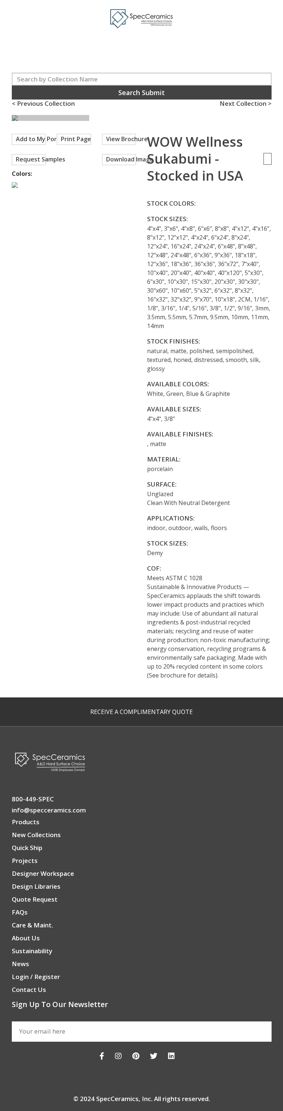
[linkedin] (171, 1056)
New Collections (36, 834)
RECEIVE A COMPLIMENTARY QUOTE (141, 712)
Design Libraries (36, 886)
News (20, 964)
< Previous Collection (43, 103)
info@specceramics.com (49, 810)
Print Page (76, 139)
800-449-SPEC (33, 799)
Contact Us (29, 989)
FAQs (20, 912)
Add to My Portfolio (31, 139)
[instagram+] (118, 1056)
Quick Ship (27, 847)
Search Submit (141, 92)
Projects (25, 860)
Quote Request (34, 899)
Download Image (121, 159)
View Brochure (121, 139)
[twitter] (153, 1056)
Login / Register (36, 976)
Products (25, 822)
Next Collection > (246, 103)
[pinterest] (135, 1056)
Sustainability (32, 951)
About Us (26, 938)
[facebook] (101, 1056)
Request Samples (31, 159)
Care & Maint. (32, 925)
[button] (147, 118)
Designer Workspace (43, 873)
